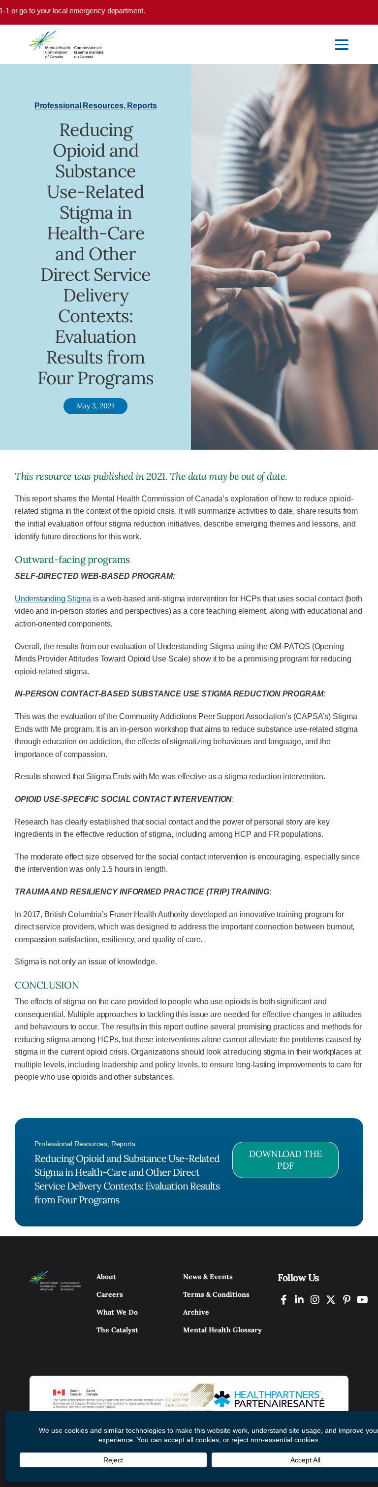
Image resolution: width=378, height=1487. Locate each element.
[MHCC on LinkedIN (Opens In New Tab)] (299, 1299)
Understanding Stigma (53, 599)
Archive (196, 1312)
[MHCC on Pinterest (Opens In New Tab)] (346, 1299)
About (106, 1276)
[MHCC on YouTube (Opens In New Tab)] (362, 1299)
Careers (109, 1294)
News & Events (208, 1276)
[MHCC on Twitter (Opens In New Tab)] (331, 1299)
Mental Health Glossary (222, 1329)
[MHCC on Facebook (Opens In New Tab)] (283, 1299)
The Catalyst (117, 1329)
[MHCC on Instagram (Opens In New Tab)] (315, 1299)
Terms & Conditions (216, 1294)
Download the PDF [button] (285, 1159)
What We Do (117, 1312)
